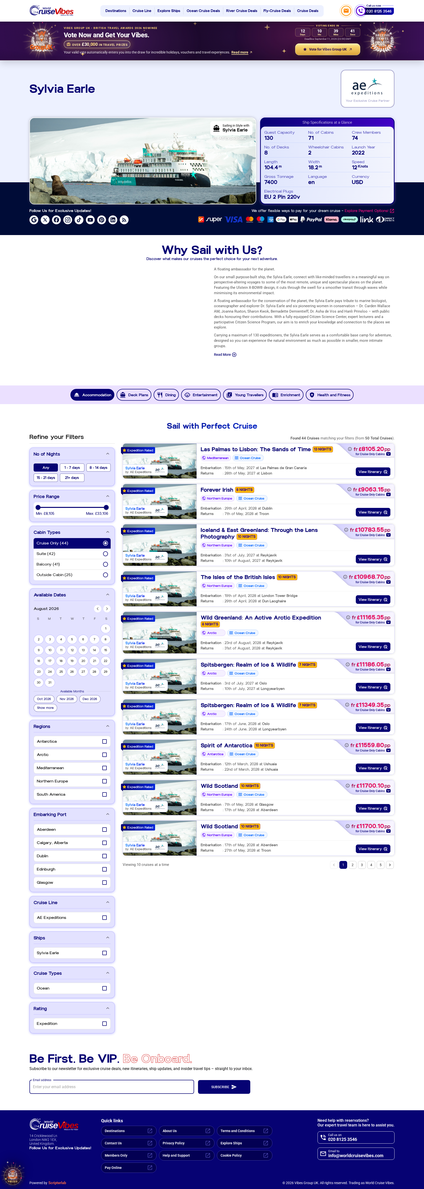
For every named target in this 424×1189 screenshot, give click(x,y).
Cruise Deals (307, 11)
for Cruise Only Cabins (370, 454)
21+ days (72, 478)
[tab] (92, 395)
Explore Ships (169, 11)
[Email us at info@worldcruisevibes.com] (346, 10)
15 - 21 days (46, 478)
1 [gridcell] (105, 628)
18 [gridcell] (61, 661)
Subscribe (220, 1087)
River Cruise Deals (241, 11)
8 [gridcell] (105, 639)
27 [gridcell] (83, 672)
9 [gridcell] (39, 650)
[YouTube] (90, 219)
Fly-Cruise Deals (277, 11)
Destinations (116, 11)
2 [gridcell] (39, 639)
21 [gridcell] (94, 661)
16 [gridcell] (38, 661)
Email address (42, 1080)
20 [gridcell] (83, 661)
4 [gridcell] (61, 639)
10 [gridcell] (50, 650)
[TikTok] (79, 219)
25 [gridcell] (61, 672)
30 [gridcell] (38, 682)
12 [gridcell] (72, 650)
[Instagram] (67, 219)
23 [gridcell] (38, 672)
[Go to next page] (390, 865)
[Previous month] (97, 608)
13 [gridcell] (83, 650)
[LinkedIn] (112, 219)
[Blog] (124, 219)
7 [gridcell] (94, 639)
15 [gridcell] (105, 650)
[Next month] (107, 608)
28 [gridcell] (94, 672)
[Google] (33, 219)
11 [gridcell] (61, 650)
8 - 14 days (98, 468)
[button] (44, 699)
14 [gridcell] (94, 650)
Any (45, 468)
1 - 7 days (72, 468)
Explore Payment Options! (366, 211)
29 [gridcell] (105, 672)
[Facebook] (56, 219)
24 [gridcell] (50, 672)
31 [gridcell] (49, 682)
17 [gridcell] (50, 661)
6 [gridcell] (83, 639)
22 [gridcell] (105, 661)
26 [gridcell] (72, 672)
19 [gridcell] (72, 661)
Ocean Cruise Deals (203, 11)
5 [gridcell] (72, 639)
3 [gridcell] (50, 639)
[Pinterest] (101, 219)
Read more (239, 52)
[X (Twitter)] (45, 219)
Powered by (47, 1183)
